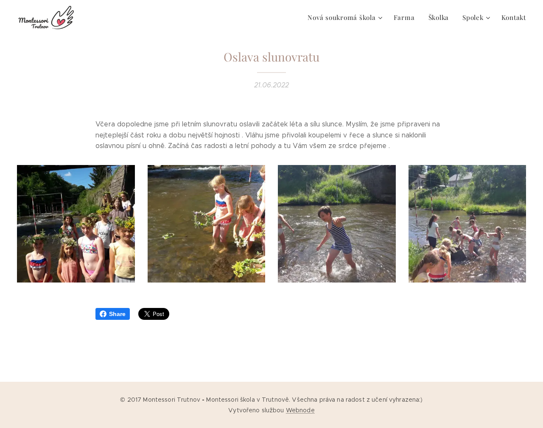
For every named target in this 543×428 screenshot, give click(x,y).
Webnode (300, 410)
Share (117, 314)
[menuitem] (345, 17)
